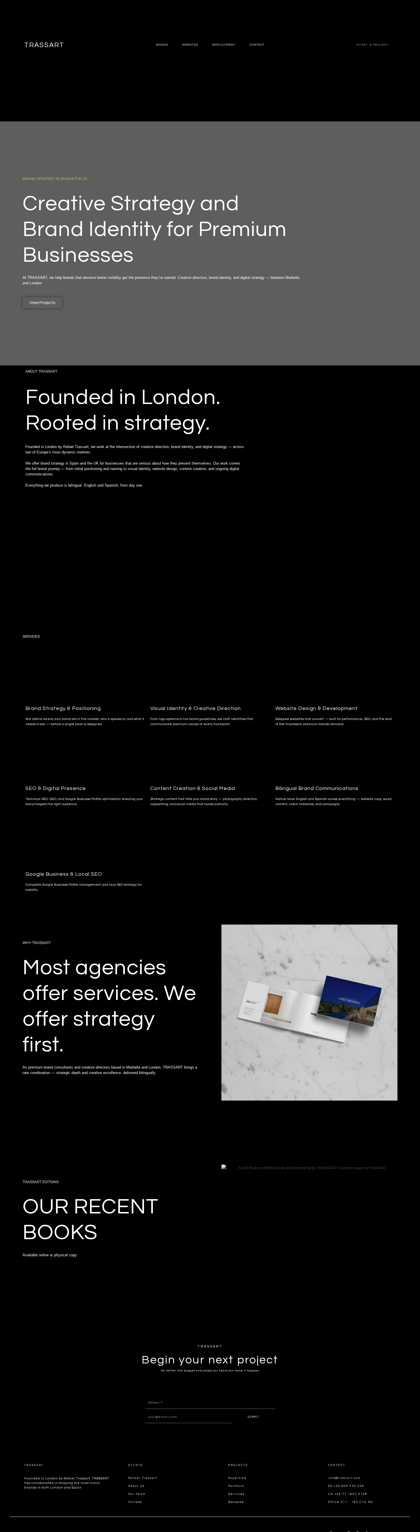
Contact (256, 44)
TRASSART (44, 45)
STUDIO (135, 1465)
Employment (223, 44)
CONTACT (336, 1465)
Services (190, 44)
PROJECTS (238, 1465)
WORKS (162, 44)
